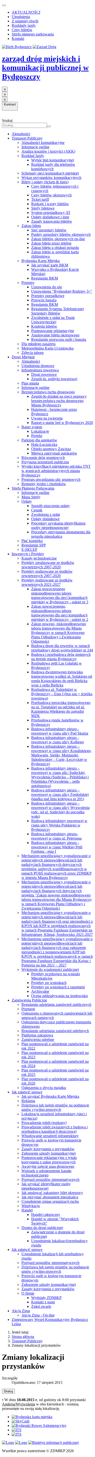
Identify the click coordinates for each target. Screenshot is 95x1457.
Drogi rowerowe (44, 374)
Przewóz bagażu (44, 300)
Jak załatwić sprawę (27, 1092)
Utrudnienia (21, 17)
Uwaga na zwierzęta (47, 418)
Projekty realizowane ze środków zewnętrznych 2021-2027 (47, 582)
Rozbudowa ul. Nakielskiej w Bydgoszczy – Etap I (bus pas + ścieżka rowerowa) (61, 693)
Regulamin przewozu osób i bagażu (58, 339)
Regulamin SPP (33, 545)
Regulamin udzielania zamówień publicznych (56, 1004)
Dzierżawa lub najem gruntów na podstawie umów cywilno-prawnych (55, 1107)
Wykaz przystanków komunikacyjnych (51, 178)
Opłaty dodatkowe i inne (50, 217)
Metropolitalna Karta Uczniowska (47, 348)
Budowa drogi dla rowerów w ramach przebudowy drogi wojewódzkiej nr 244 (62, 648)
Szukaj (7, 120)
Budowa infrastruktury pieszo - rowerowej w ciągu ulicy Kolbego (57, 740)
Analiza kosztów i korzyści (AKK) (48, 151)
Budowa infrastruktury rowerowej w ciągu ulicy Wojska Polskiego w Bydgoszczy (59, 825)
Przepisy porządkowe (47, 296)
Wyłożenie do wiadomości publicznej (50, 969)
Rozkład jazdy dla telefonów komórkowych (53, 166)
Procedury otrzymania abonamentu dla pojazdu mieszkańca (60, 534)
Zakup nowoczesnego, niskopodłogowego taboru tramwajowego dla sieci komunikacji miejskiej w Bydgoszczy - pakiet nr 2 (59, 613)
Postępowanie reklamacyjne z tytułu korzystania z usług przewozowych (49, 1160)
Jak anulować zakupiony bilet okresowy (52, 1193)
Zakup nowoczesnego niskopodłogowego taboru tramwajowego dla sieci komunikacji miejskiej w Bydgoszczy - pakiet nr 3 (59, 595)
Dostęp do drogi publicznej (42, 1228)
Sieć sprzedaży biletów (48, 230)
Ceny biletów (22, 30)
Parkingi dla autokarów (39, 440)
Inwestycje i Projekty (28, 554)
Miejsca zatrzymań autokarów (54, 453)
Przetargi (28, 1009)
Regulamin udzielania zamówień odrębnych (55, 1031)
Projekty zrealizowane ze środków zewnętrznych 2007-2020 (47, 565)
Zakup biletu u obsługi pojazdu (55, 248)
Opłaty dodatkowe (45, 519)
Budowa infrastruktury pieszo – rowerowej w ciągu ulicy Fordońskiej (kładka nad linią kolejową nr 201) (60, 794)
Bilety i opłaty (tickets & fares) (44, 182)
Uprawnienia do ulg (46, 287)
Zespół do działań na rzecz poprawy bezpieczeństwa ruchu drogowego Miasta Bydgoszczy (59, 400)
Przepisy (28, 283)
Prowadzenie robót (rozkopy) (43, 1123)
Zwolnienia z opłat (45, 514)
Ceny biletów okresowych (51, 195)
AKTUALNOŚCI (26, 12)
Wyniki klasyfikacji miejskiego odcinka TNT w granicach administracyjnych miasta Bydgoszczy (56, 470)
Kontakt (18, 38)
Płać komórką (32, 541)
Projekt (36, 436)
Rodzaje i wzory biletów (50, 204)
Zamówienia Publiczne (29, 1000)
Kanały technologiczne (39, 558)
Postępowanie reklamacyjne (52, 331)
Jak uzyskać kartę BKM (49, 265)
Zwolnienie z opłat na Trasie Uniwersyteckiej (53, 320)
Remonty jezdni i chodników (43, 484)
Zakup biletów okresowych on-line (58, 239)
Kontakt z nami (43, 1302)
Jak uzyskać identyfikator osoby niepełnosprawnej (46, 1186)
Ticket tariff (40, 199)
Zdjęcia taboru (32, 353)
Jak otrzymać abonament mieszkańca (49, 1197)
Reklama (28, 1101)
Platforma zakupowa (37, 1035)
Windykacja (30, 1206)
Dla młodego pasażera (38, 344)
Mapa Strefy (30, 497)
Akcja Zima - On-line (38, 1315)
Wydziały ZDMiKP (46, 1298)
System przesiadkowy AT (50, 213)
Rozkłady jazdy (24, 25)
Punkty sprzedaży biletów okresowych (61, 234)
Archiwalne (40, 991)
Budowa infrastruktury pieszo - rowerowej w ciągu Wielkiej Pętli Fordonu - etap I (56, 847)
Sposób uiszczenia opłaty (50, 506)
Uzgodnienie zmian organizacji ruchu (50, 1201)
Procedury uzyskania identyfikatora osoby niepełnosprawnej (58, 525)
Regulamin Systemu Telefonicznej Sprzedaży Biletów (57, 311)
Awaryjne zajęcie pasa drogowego (47, 1166)
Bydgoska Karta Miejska (40, 261)
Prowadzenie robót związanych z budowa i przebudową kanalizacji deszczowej (54, 1129)
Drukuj (8, 1391)
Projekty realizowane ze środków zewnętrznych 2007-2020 (47, 573)
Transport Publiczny (27, 138)
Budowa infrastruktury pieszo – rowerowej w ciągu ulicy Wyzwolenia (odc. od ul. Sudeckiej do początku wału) (60, 809)
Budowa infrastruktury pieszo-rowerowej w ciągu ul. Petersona (56, 836)
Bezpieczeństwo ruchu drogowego (48, 392)
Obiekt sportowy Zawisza (51, 449)
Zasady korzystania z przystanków (48, 1149)
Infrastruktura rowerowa (40, 370)
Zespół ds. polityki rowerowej (54, 379)
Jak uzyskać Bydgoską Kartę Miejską (50, 1096)
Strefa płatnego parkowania (33, 34)
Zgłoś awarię (41, 1306)
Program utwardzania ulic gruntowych (50, 479)
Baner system (31, 427)
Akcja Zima (21, 1311)
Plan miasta (30, 383)
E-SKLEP (29, 549)
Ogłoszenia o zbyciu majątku (43, 1088)
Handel (27, 1210)
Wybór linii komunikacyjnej (52, 160)
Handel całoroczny (45, 1214)
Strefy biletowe (43, 208)
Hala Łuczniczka (44, 444)
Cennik (36, 510)
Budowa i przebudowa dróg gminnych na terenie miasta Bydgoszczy (61, 656)
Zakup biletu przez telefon (51, 243)
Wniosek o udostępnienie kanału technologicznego (46, 1173)
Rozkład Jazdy (32, 156)
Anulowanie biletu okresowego (55, 335)
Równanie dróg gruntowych (43, 458)
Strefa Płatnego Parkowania (33, 488)
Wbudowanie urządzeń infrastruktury (50, 1136)
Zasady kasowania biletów (51, 221)
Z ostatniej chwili (25, 21)
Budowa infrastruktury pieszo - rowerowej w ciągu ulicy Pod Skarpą (59, 731)
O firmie (27, 1293)
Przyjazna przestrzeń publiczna (45, 462)
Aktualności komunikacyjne (43, 142)
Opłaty (26, 501)
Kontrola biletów (44, 326)
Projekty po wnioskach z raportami (58, 987)
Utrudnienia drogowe (37, 366)
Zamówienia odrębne (37, 1039)
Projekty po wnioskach (48, 983)
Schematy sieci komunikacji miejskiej (50, 173)
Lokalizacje (40, 431)
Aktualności (21, 134)
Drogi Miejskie (23, 357)
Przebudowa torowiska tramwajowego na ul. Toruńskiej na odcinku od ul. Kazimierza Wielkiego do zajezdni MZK (60, 709)
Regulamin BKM (44, 278)
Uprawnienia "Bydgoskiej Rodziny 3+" (61, 291)
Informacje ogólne (35, 147)
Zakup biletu (31, 226)
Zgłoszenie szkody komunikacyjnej (48, 1153)
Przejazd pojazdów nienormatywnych (50, 1179)
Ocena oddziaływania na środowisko (59, 996)
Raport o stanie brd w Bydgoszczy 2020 (62, 423)
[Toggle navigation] (4, 5)
